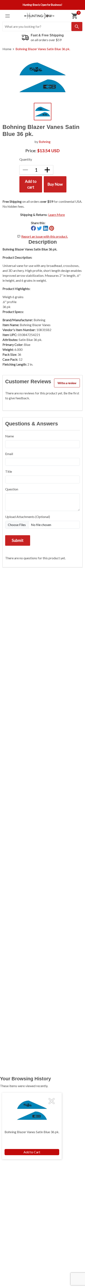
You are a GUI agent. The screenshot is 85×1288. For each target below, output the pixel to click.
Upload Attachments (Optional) (27, 517)
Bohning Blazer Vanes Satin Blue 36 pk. (42, 49)
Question (11, 489)
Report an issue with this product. (44, 236)
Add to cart (31, 184)
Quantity (25, 159)
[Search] (76, 26)
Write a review (67, 383)
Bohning (45, 142)
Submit (18, 540)
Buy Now (55, 184)
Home (6, 49)
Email (9, 454)
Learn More (56, 215)
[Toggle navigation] (7, 16)
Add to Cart (32, 1152)
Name (9, 436)
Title (8, 471)
